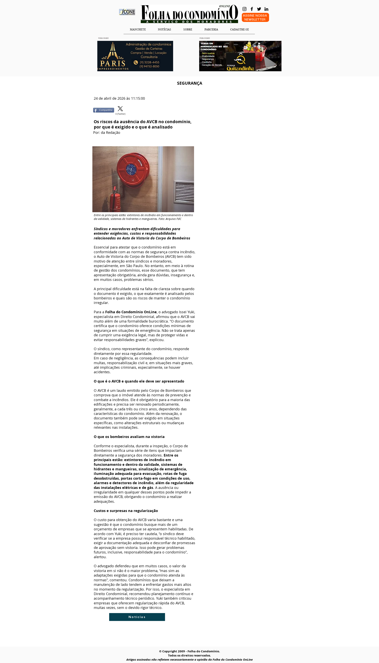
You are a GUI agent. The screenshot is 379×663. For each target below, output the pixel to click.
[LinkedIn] (266, 9)
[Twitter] (259, 9)
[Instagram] (244, 9)
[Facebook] (251, 9)
